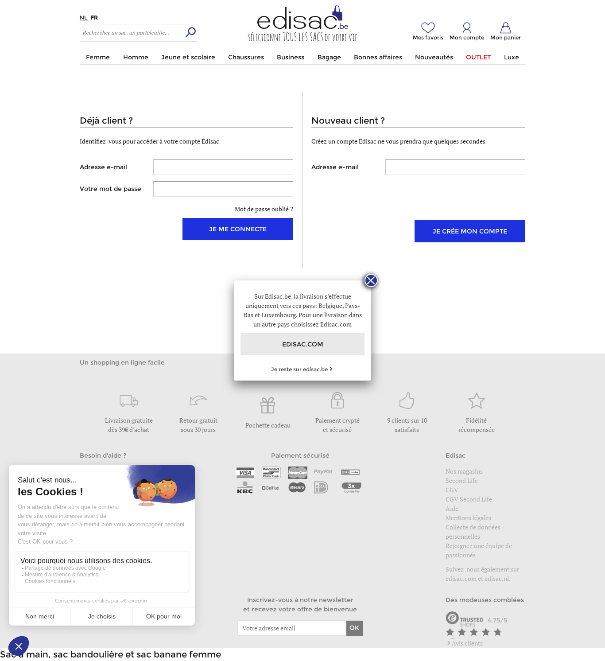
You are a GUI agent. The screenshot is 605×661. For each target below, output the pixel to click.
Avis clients (467, 643)
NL (84, 17)
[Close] (371, 280)
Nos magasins (464, 471)
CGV (452, 490)
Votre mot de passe (110, 189)
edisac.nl (497, 578)
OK (354, 628)
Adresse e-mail (103, 167)
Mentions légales (468, 517)
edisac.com (462, 578)
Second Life (462, 480)
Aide (452, 508)
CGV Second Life (469, 499)
